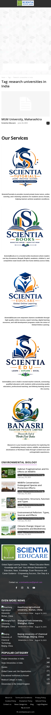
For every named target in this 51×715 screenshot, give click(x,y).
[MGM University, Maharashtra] (25, 104)
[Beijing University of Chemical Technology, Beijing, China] (8, 640)
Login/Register (42, 704)
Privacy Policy (40, 697)
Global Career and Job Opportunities (16, 671)
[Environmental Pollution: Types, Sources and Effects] (8, 516)
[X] (29, 588)
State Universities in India (12, 663)
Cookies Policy (10, 701)
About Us (8, 697)
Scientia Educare (8, 123)
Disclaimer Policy (25, 701)
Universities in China (25, 613)
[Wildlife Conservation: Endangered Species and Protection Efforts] (8, 486)
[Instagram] (23, 588)
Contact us (7, 704)
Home (3, 77)
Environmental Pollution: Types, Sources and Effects (33, 513)
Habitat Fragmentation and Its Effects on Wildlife (33, 470)
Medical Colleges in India (11, 680)
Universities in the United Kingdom (15, 684)
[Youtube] (34, 588)
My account (25, 708)
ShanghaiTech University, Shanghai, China (30, 622)
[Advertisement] (25, 34)
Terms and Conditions (23, 697)
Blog (32, 704)
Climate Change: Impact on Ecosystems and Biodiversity (32, 527)
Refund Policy (41, 701)
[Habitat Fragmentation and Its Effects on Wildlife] (8, 473)
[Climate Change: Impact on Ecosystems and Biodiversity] (8, 530)
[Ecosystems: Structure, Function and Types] (8, 503)
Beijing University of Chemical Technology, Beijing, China (32, 635)
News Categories (20, 704)
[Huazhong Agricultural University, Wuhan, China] (8, 612)
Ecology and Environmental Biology (31, 475)
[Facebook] (17, 588)
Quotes (4, 667)
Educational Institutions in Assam (15, 675)
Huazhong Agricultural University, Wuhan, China (30, 608)
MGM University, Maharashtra (21, 119)
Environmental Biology (19, 462)
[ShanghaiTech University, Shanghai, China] (8, 624)
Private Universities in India (12, 659)
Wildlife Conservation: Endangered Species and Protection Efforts (30, 485)
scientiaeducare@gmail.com (30, 582)
